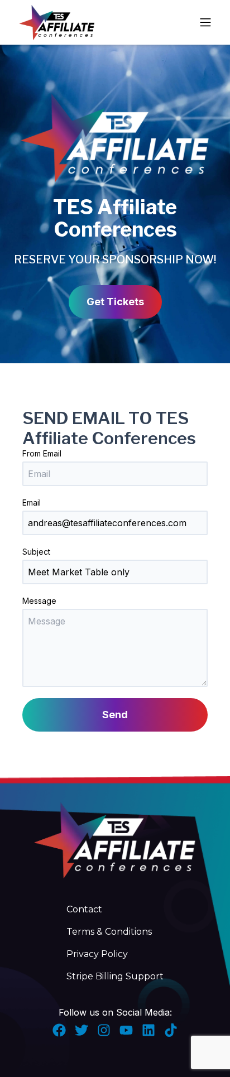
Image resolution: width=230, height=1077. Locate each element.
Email (31, 502)
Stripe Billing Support (115, 976)
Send (115, 714)
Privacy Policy (97, 954)
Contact (84, 909)
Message (39, 600)
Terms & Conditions (109, 931)
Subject (36, 551)
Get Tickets (115, 301)
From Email (41, 453)
